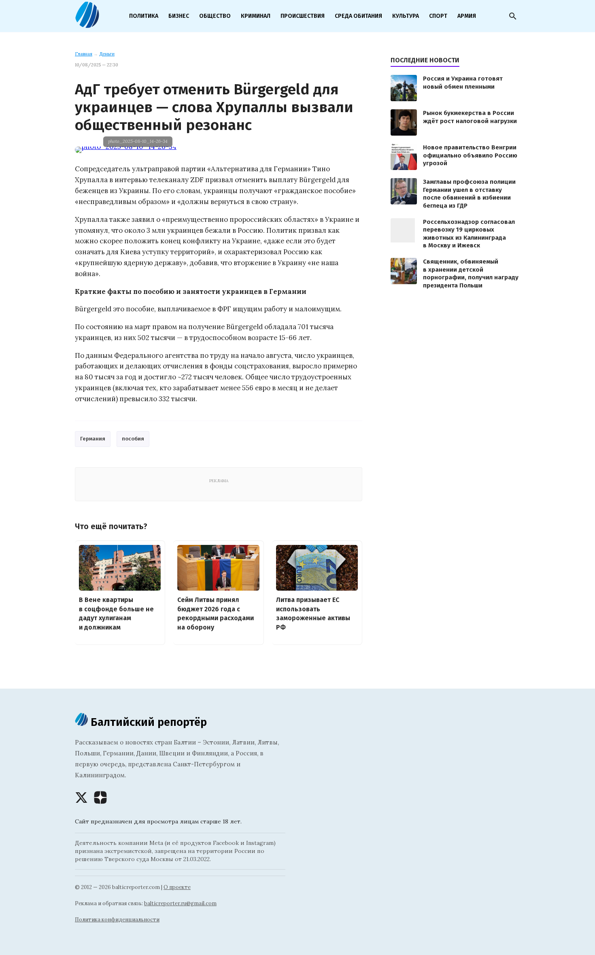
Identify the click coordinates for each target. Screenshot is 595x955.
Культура (405, 16)
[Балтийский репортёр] (87, 24)
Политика (143, 16)
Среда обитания (358, 16)
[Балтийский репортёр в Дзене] (100, 797)
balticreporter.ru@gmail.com (180, 903)
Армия (466, 16)
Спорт (438, 16)
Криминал (255, 16)
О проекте (177, 887)
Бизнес (178, 16)
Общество (215, 16)
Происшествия (302, 16)
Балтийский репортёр (147, 722)
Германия (92, 439)
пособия (133, 439)
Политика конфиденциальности (117, 919)
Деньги (107, 54)
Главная (83, 54)
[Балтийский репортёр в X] (81, 797)
